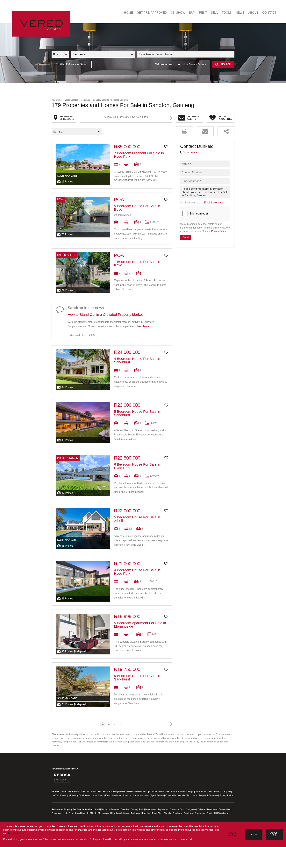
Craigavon (191, 809)
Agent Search (157, 795)
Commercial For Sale (159, 791)
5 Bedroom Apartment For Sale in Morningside (140, 624)
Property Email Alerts (80, 795)
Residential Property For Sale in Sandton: (73, 809)
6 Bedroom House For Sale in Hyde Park (137, 466)
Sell (229, 791)
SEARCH (225, 64)
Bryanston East (177, 809)
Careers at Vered (141, 795)
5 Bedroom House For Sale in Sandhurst (137, 413)
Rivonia (167, 813)
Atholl (97, 809)
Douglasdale (224, 809)
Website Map (184, 795)
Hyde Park (68, 813)
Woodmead (223, 813)
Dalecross (212, 809)
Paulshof (146, 813)
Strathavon (200, 813)
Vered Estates (71, 100)
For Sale (96, 100)
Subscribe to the (204, 202)
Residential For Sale (107, 791)
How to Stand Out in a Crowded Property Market (105, 315)
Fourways (56, 813)
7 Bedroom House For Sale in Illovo (137, 263)
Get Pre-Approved (76, 791)
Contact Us (170, 795)
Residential (85, 100)
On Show (91, 791)
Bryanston (163, 809)
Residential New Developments (133, 791)
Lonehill (84, 813)
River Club (157, 813)
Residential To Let (217, 791)
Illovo (77, 813)
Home (63, 791)
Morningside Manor (120, 813)
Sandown (188, 813)
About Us (127, 795)
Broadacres (150, 809)
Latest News (98, 795)
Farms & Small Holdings (182, 791)
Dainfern (201, 809)
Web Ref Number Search (74, 64)
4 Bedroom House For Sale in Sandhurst (137, 360)
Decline (253, 834)
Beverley (125, 809)
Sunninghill (212, 813)
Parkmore (135, 813)
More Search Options (194, 64)
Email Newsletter (213, 202)
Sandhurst (177, 813)
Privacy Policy (218, 231)
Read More (143, 326)
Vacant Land (201, 791)
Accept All (274, 834)
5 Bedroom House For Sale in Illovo (137, 207)
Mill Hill (93, 813)
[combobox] (186, 54)
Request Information (208, 795)
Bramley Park (137, 809)
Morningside (104, 813)
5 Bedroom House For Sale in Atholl (137, 519)
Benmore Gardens (110, 809)
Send (186, 237)
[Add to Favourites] (166, 147)
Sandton (105, 100)
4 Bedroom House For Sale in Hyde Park (137, 571)
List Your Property (60, 795)
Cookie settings (232, 834)
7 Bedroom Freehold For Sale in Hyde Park (139, 154)
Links (194, 795)
